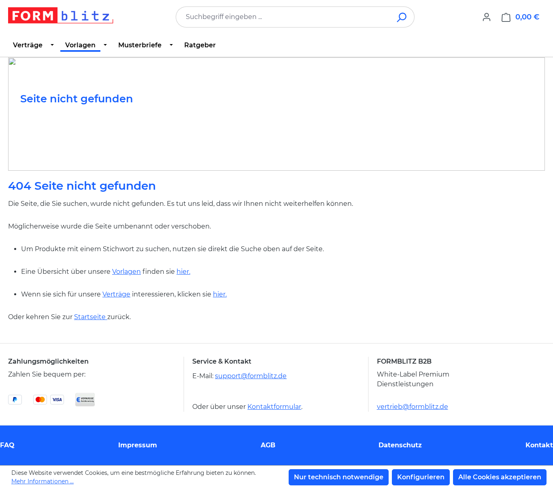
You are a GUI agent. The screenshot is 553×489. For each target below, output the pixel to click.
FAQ (7, 445)
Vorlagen (126, 271)
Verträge (116, 294)
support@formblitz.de (251, 376)
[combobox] (283, 17)
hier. (183, 271)
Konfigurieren (421, 477)
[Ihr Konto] (486, 17)
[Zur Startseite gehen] (60, 15)
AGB (268, 445)
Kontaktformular (274, 407)
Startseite (90, 317)
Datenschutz (400, 445)
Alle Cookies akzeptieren (499, 477)
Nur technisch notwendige (338, 477)
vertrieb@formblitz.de (412, 407)
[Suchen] (402, 17)
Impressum (137, 445)
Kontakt (539, 445)
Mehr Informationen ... (42, 481)
